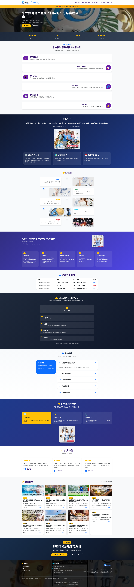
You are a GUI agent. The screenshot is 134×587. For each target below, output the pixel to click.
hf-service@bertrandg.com (59, 566)
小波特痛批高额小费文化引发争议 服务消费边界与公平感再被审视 (78, 526)
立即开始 (27, 25)
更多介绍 (77, 555)
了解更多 (37, 25)
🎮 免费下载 (60, 555)
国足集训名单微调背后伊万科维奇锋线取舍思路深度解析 (78, 500)
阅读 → (40, 507)
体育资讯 (96, 2)
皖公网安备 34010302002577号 (72, 584)
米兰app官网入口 (26, 570)
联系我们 (109, 2)
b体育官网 (25, 568)
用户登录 (36, 2)
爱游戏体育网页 (26, 566)
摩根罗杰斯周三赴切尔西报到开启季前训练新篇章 (55, 526)
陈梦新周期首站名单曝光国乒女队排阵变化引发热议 (101, 500)
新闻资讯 (90, 2)
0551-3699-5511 (57, 568)
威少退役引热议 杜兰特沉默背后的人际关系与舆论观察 (32, 526)
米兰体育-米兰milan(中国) (69, 582)
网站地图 (59, 578)
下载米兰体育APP (79, 2)
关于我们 (40, 578)
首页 (86, 2)
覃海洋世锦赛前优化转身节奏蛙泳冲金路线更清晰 (32, 500)
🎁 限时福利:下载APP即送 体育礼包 (67, 6)
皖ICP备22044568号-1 (60, 584)
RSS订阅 (65, 578)
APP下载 (23, 578)
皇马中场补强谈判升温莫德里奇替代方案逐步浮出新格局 (101, 515)
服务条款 (55, 578)
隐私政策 (50, 578)
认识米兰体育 (102, 2)
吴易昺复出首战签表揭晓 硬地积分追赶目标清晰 (55, 500)
